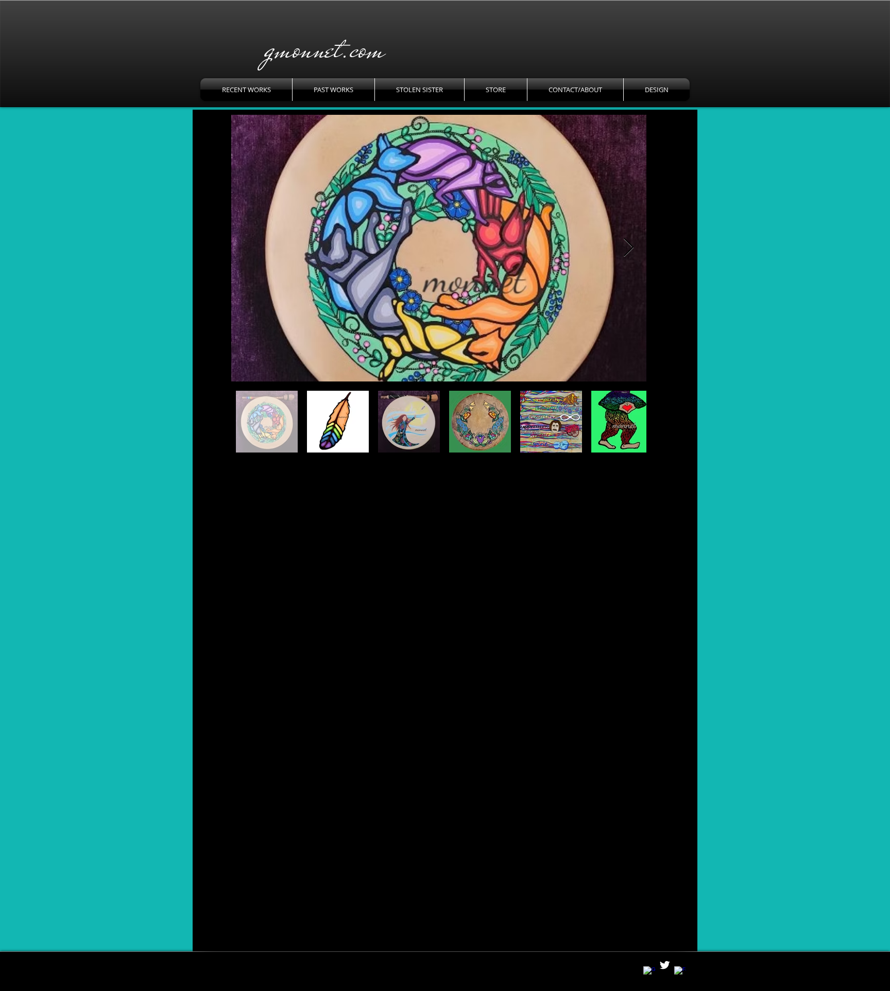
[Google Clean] (649, 972)
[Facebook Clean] (680, 972)
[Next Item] (629, 248)
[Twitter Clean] (665, 965)
